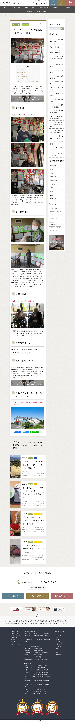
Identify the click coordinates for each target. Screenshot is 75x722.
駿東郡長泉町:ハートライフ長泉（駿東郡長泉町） (37, 659)
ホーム (2, 15)
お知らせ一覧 (14, 631)
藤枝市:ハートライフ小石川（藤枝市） (34, 657)
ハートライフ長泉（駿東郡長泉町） (56, 94)
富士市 (51, 191)
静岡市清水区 (53, 184)
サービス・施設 (16, 7)
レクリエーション (53, 214)
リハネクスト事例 (53, 208)
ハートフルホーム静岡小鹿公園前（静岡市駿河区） (56, 124)
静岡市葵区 (53, 176)
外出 (57, 218)
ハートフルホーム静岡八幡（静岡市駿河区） (56, 117)
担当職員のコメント (22, 79)
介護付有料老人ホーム (29, 631)
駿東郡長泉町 (53, 198)
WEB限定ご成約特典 (42, 11)
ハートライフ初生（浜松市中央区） (56, 77)
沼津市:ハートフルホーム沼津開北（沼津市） (36, 693)
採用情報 (29, 11)
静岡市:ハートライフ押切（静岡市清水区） (35, 650)
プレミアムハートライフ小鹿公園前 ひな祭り (25, 15)
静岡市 (51, 173)
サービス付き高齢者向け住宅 (31, 646)
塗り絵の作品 (21, 72)
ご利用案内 (56, 7)
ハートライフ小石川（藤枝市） (56, 88)
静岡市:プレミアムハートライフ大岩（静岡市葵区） (37, 633)
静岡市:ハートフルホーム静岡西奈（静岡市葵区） (37, 672)
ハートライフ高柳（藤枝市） (56, 83)
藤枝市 (51, 187)
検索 (62, 28)
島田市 (51, 169)
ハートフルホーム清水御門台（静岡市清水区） (56, 131)
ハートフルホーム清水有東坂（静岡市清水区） (56, 137)
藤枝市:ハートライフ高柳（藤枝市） (33, 654)
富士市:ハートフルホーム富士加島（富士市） (36, 691)
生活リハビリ (59, 211)
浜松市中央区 (53, 165)
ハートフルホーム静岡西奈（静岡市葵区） (56, 111)
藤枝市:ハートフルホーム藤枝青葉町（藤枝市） (36, 665)
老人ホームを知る (29, 7)
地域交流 (52, 218)
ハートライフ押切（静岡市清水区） (56, 71)
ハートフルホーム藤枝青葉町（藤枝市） (56, 40)
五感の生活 (12, 15)
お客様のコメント (22, 76)
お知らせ (6, 7)
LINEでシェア (36, 431)
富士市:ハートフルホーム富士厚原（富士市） (36, 689)
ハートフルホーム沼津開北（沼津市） (56, 154)
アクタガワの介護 (43, 7)
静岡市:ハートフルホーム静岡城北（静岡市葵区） (37, 670)
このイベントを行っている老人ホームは (27, 81)
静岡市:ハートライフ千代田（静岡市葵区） (35, 648)
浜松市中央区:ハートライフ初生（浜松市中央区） (37, 652)
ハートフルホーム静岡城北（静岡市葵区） (56, 106)
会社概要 (13, 639)
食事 (60, 214)
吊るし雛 (20, 70)
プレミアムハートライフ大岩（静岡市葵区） (56, 46)
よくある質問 (66, 7)
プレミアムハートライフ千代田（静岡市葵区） (56, 51)
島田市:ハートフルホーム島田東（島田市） (35, 667)
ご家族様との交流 (53, 224)
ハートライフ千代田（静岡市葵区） (56, 65)
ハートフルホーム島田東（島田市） (56, 100)
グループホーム (28, 663)
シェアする (18, 431)
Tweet (26, 431)
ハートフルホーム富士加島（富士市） (56, 148)
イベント (52, 221)
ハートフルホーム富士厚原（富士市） (56, 143)
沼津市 (51, 195)
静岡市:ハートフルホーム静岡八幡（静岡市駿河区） (37, 674)
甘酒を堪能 (20, 74)
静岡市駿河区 (53, 180)
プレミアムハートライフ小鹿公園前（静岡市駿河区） (56, 58)
